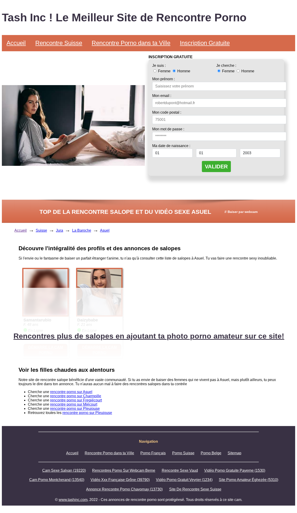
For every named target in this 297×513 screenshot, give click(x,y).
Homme (183, 71)
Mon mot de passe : (168, 129)
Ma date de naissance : (171, 146)
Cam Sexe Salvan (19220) (64, 470)
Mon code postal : (166, 112)
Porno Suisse (183, 453)
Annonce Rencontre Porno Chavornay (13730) (124, 489)
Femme (164, 71)
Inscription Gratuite (205, 43)
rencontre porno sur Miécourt (73, 404)
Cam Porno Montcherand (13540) (56, 480)
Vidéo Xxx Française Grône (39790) (120, 480)
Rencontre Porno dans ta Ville (131, 43)
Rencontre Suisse (58, 43)
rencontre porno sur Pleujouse (75, 408)
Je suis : (159, 65)
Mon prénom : (163, 79)
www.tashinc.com (73, 500)
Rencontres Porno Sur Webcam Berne (123, 470)
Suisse (41, 230)
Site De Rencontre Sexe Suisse (195, 489)
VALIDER (216, 167)
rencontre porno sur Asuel (71, 392)
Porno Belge (211, 453)
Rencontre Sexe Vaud (180, 470)
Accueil (16, 43)
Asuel (105, 230)
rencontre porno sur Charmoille (75, 396)
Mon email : (161, 96)
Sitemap (234, 453)
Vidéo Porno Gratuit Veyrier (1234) (184, 480)
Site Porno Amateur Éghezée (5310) (248, 480)
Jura (59, 230)
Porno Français (153, 453)
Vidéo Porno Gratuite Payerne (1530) (234, 470)
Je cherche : (226, 65)
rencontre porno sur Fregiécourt (76, 400)
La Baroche (81, 230)
